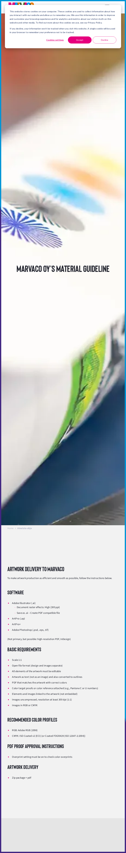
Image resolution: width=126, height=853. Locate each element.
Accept (79, 40)
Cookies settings (55, 40)
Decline (104, 40)
